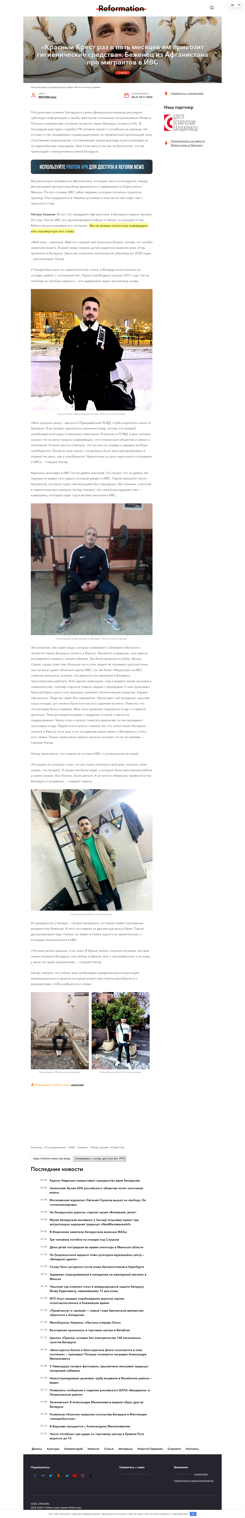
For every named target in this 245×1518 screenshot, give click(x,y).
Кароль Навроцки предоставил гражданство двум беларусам (95, 1180)
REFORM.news (47, 97)
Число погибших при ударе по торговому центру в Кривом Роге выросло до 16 (97, 1436)
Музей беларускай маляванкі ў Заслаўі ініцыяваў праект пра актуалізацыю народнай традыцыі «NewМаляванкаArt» (94, 1222)
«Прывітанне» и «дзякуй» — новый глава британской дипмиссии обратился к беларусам (97, 1313)
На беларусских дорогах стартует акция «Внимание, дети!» (93, 1212)
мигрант (83, 1147)
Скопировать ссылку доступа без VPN (99, 1158)
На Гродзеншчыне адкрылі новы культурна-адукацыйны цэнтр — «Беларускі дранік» (97, 1257)
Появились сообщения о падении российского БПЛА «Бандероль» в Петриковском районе (100, 1392)
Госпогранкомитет (56, 1147)
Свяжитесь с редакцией (187, 93)
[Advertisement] (91, 1115)
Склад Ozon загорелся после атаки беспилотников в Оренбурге (97, 1267)
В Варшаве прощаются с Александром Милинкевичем (90, 1426)
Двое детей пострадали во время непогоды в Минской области (96, 1247)
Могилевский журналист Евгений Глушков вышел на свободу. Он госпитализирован (98, 1202)
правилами (201, 1474)
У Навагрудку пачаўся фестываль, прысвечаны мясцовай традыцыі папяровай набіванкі (99, 1368)
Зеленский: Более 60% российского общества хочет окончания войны (96, 1190)
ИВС (72, 1147)
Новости (93, 1448)
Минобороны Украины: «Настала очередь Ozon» (85, 1322)
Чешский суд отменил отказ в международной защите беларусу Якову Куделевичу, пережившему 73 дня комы (97, 1289)
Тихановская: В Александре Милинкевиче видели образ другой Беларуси (96, 1404)
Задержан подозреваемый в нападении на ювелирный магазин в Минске (98, 1277)
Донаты (37, 1448)
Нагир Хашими (100, 1147)
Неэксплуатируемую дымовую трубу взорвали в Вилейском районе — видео (101, 1380)
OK (193, 1514)
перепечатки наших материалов (194, 1480)
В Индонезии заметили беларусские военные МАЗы (88, 1232)
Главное (122, 73)
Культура (53, 1448)
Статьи (109, 1448)
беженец (37, 1147)
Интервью (125, 1448)
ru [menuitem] (232, 4)
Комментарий (73, 1448)
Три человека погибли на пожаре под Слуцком (84, 1239)
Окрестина (118, 1147)
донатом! (77, 1084)
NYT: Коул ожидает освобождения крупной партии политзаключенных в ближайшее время (87, 1301)
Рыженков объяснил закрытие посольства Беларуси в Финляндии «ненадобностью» (98, 1416)
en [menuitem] (239, 4)
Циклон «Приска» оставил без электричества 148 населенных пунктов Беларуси (95, 1340)
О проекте (174, 1448)
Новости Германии (150, 1448)
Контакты (192, 1448)
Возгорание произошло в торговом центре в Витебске (90, 1330)
